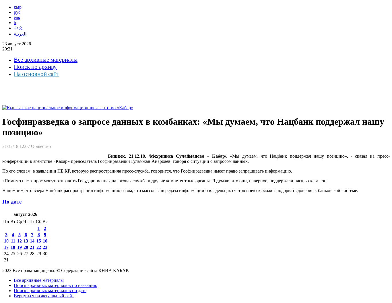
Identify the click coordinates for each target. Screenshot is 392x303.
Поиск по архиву (35, 66)
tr (15, 22)
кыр (18, 7)
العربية (20, 34)
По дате (12, 202)
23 (45, 247)
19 (19, 247)
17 (6, 247)
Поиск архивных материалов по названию (55, 285)
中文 (18, 28)
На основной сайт (36, 74)
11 (13, 241)
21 (32, 247)
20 (26, 247)
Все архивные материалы (45, 59)
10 (6, 241)
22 (38, 247)
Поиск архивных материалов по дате (50, 290)
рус (17, 12)
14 (32, 241)
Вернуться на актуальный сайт (44, 295)
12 (19, 241)
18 (13, 247)
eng (17, 17)
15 (38, 241)
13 (26, 241)
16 (45, 241)
